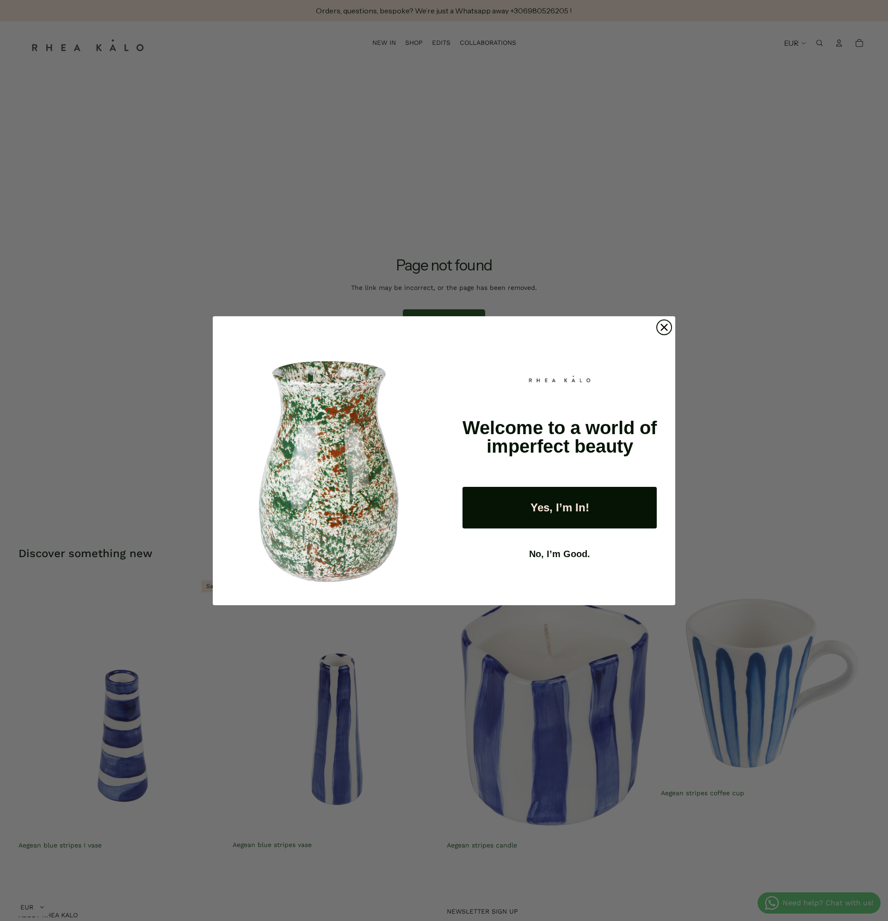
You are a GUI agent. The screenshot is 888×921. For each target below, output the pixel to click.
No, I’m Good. (559, 554)
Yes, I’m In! (559, 507)
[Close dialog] (664, 327)
